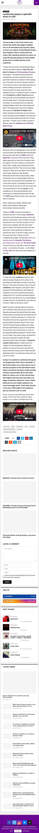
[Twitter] (14, 822)
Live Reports (6, 11)
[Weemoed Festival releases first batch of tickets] (7, 756)
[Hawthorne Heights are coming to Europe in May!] (7, 736)
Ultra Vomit (14, 646)
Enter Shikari (15, 655)
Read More (26, 831)
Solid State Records (9, 429)
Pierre (5, 19)
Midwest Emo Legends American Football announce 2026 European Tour (24, 794)
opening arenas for (17, 240)
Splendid (19, 429)
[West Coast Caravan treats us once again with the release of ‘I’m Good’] (7, 706)
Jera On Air (31, 238)
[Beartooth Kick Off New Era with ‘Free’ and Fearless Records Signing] (7, 765)
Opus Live (32, 426)
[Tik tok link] (30, 822)
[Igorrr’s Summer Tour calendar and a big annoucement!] (19, 682)
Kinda (12, 426)
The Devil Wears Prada (25, 72)
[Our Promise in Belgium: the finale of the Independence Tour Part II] (7, 726)
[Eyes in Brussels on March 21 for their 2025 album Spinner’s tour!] (7, 806)
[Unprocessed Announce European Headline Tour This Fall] (7, 716)
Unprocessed (15, 627)
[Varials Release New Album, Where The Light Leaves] (7, 746)
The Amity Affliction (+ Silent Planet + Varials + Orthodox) (20, 637)
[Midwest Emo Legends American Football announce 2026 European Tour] (7, 795)
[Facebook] (9, 822)
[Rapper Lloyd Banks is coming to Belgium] (7, 775)
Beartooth (14, 619)
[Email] (25, 822)
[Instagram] (19, 822)
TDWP (23, 155)
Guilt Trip (6, 426)
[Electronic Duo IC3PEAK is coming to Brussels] (7, 785)
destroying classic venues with (19, 243)
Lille (26, 426)
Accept (18, 831)
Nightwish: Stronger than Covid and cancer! (18, 478)
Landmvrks (19, 123)
